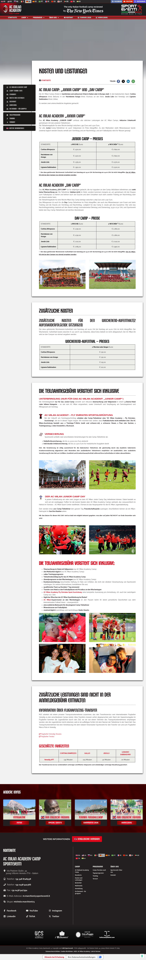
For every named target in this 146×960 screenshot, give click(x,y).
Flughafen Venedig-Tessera (50, 734)
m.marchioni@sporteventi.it (36, 896)
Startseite (12, 17)
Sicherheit (12, 101)
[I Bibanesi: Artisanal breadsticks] (62, 934)
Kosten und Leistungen (16, 98)
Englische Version (88, 839)
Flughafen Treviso (47, 736)
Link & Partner (95, 951)
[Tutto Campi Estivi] (107, 934)
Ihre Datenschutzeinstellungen (81, 957)
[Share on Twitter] (123, 81)
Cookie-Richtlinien (67, 951)
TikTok (32, 916)
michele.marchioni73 (24, 901)
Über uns (53, 17)
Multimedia (78, 886)
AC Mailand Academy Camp (18, 87)
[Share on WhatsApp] (133, 81)
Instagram (140, 1)
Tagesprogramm (14, 115)
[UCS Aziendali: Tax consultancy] (39, 934)
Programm (38, 17)
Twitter (55, 916)
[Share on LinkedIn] (128, 81)
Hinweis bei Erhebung (54, 957)
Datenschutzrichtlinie (53, 951)
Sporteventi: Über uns (116, 871)
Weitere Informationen (16, 128)
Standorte (12, 94)
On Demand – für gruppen (17, 109)
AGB (75, 951)
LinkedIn (11, 916)
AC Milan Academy (84, 951)
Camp (24, 17)
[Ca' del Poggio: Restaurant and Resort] (84, 934)
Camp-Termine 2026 (15, 91)
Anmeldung (103, 17)
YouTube (33, 910)
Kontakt (69, 17)
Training (12, 118)
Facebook (11, 910)
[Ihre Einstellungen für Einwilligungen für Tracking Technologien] (142, 956)
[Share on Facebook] (118, 81)
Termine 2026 (85, 17)
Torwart (12, 122)
